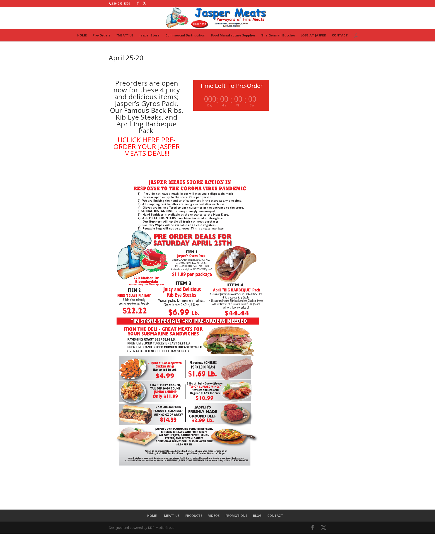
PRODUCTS (193, 515)
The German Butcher (278, 35)
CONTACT (340, 35)
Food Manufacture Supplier (233, 35)
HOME (82, 35)
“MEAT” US (124, 35)
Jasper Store (149, 35)
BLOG (257, 515)
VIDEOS (214, 515)
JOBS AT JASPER (313, 35)
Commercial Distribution (185, 35)
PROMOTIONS (236, 515)
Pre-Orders (102, 35)
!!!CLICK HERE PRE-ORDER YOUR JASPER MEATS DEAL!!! (146, 146)
